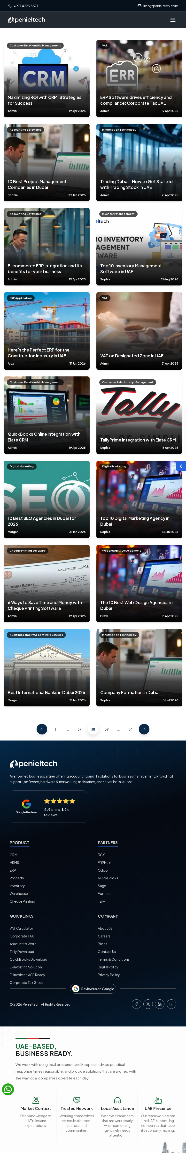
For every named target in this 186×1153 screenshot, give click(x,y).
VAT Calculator (21, 928)
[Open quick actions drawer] (181, 466)
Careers (104, 936)
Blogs (102, 944)
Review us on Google (97, 989)
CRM (13, 855)
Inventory (17, 885)
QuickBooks (108, 878)
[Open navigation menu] (173, 20)
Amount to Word (23, 944)
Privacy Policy (109, 975)
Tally (101, 901)
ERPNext (105, 862)
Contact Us (107, 951)
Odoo (103, 870)
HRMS (14, 862)
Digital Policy (108, 967)
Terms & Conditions (114, 959)
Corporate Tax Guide (26, 982)
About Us (105, 928)
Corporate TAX (22, 936)
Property (17, 878)
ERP (13, 870)
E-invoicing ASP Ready (27, 975)
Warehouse (19, 893)
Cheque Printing (22, 901)
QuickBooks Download (28, 959)
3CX (101, 855)
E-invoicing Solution (26, 967)
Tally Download (22, 951)
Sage (102, 885)
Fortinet (104, 893)
